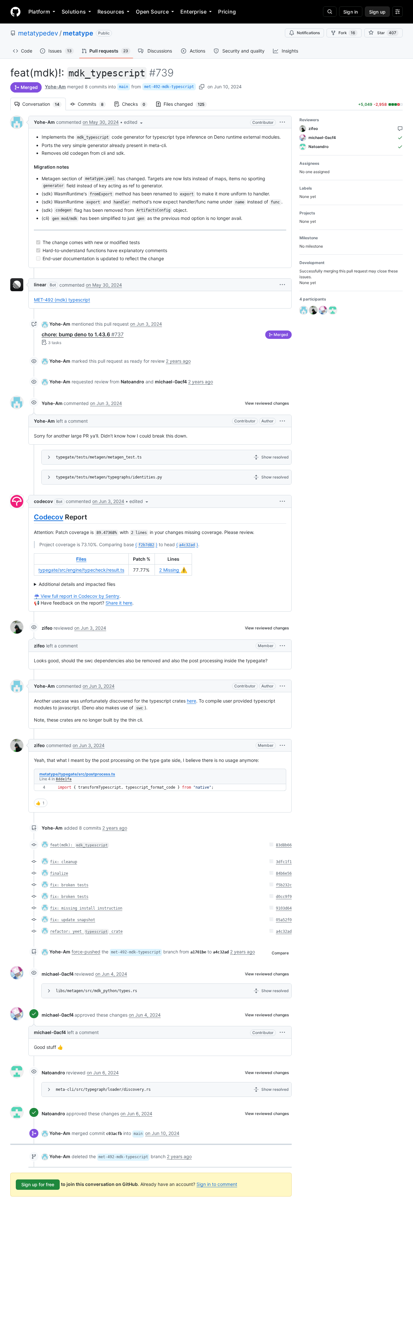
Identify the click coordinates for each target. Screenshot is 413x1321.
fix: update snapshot (72, 920)
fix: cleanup (63, 862)
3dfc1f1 (284, 862)
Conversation (44, 104)
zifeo (47, 628)
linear (40, 284)
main (123, 86)
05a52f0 (284, 920)
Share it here (119, 603)
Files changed (187, 104)
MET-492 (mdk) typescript (62, 299)
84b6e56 (284, 873)
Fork (346, 32)
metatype (78, 33)
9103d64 (284, 908)
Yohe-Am (55, 86)
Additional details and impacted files (77, 584)
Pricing (227, 11)
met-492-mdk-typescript (169, 86)
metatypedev (38, 33)
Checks (137, 104)
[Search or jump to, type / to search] (330, 11)
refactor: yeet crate (86, 931)
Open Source (152, 11)
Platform (39, 11)
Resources (110, 11)
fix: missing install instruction (86, 908)
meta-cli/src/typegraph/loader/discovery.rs (103, 1089)
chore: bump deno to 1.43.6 (83, 334)
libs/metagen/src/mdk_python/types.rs (96, 991)
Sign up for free (37, 1184)
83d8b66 (284, 845)
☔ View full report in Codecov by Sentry (76, 596)
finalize (59, 873)
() (146, 544)
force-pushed (86, 951)
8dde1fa (64, 779)
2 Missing (173, 570)
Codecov (48, 517)
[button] (134, 122)
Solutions (74, 11)
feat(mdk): (79, 845)
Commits (94, 104)
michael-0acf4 (58, 974)
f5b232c (284, 885)
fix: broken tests (69, 885)
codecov (43, 501)
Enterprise (193, 11)
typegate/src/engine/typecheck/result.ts (81, 570)
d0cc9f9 (284, 896)
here (191, 701)
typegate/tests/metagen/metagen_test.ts (99, 457)
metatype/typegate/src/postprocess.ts (77, 774)
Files (81, 559)
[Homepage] (15, 11)
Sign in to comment (216, 1184)
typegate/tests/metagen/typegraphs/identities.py (109, 477)
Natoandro (53, 1072)
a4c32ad (284, 931)
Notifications (308, 32)
